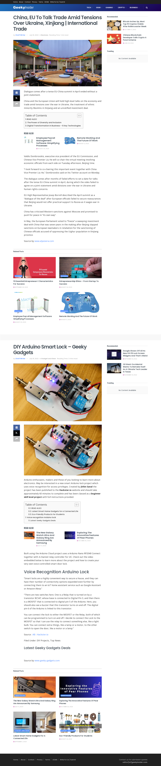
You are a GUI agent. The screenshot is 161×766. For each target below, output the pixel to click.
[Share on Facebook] (16, 92)
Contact (28, 2)
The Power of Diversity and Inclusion (44, 122)
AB (34, 634)
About (21, 2)
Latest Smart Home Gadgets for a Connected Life (55, 511)
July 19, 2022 (34, 35)
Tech (89, 7)
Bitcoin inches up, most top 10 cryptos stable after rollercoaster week (134, 24)
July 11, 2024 (41, 546)
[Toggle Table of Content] (78, 116)
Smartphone (20, 696)
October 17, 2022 (130, 29)
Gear (98, 7)
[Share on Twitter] (16, 98)
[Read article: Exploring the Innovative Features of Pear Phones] (70, 535)
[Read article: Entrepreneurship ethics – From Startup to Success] (80, 267)
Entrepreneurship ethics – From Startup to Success (79, 282)
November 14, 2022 (130, 375)
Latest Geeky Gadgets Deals (43, 520)
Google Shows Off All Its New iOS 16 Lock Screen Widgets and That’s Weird (135, 353)
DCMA (47, 2)
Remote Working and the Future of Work (88, 139)
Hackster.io (42, 634)
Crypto (121, 7)
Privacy (34, 2)
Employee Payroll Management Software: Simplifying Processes (48, 141)
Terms (41, 2)
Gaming (109, 7)
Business (134, 7)
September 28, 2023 (21, 287)
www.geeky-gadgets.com (47, 660)
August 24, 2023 (66, 287)
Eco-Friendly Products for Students (48, 514)
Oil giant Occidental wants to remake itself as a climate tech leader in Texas (135, 368)
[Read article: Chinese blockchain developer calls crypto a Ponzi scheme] (114, 39)
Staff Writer (20, 35)
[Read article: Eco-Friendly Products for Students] (80, 722)
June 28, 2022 (129, 43)
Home (15, 2)
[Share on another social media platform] (16, 104)
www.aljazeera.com (44, 241)
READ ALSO (32, 119)
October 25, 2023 (84, 541)
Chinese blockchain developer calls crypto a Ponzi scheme (134, 37)
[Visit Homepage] (23, 7)
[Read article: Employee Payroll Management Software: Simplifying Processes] (29, 140)
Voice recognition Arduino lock (41, 517)
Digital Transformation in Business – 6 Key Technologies (54, 125)
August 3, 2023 (83, 143)
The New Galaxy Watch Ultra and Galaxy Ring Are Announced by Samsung (45, 537)
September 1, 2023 (20, 742)
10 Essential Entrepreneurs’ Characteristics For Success (33, 282)
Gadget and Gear (48, 358)
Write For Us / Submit (57, 2)
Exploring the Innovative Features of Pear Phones (88, 535)
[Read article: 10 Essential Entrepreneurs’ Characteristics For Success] (34, 267)
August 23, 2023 (43, 149)
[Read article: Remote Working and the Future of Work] (70, 140)
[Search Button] (147, 7)
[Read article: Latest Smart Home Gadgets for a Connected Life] (34, 722)
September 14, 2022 (130, 359)
